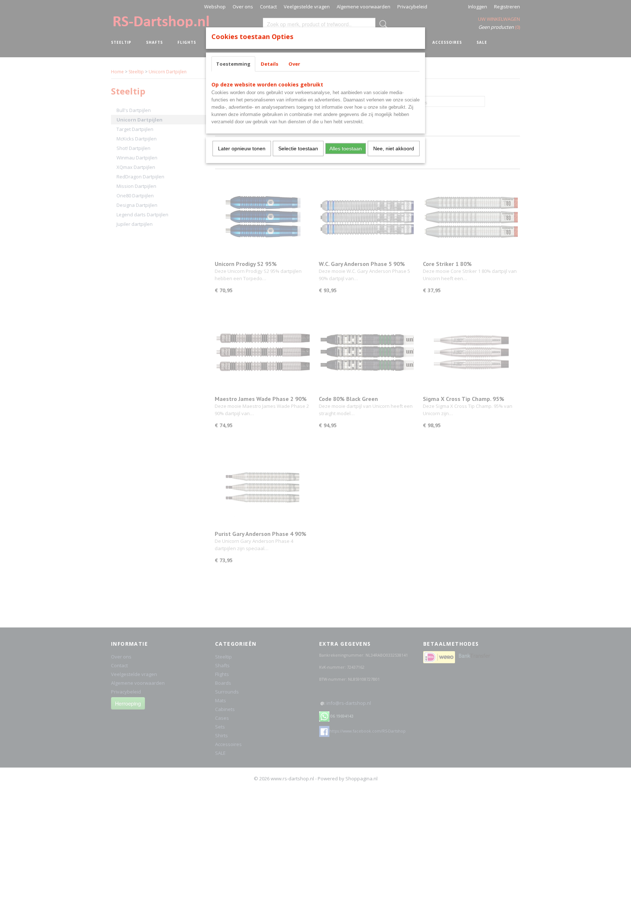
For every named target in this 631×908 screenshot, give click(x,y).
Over (294, 64)
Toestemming (233, 64)
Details (269, 64)
